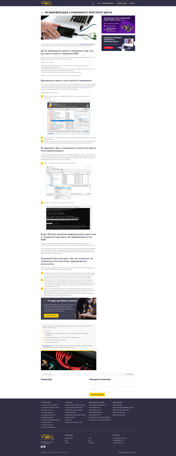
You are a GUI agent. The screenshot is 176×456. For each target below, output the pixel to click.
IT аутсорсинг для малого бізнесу (49, 405)
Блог (90, 440)
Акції (90, 438)
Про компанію (69, 438)
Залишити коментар (97, 394)
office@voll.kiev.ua (118, 442)
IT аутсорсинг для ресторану (48, 415)
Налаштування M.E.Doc (94, 407)
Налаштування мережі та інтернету (73, 410)
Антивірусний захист (70, 417)
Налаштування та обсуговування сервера (75, 415)
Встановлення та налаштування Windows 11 (99, 417)
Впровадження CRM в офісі (95, 412)
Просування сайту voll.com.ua (126, 452)
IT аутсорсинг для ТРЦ (46, 422)
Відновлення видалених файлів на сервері (123, 407)
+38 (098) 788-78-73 (118, 440)
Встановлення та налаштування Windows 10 (100, 419)
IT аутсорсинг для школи (47, 424)
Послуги (67, 442)
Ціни (66, 440)
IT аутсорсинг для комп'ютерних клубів (50, 419)
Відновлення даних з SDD (119, 415)
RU (93, 2)
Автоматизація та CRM (94, 415)
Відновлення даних (117, 405)
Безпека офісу (68, 419)
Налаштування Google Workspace (97, 405)
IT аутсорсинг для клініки (47, 412)
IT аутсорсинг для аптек (47, 410)
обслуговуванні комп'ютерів (87, 44)
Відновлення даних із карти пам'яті (121, 410)
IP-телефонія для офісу (70, 412)
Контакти (91, 442)
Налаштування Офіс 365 (95, 410)
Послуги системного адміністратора (74, 407)
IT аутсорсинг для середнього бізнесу (50, 407)
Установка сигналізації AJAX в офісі (73, 422)
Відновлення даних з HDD (119, 412)
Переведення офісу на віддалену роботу (75, 405)
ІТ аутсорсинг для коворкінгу (48, 427)
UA (93, 4)
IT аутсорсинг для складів (47, 417)
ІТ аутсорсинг (46, 345)
